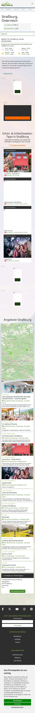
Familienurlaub (17, 655)
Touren (17, 642)
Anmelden (18, 625)
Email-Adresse (17, 618)
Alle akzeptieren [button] (17, 700)
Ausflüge (18, 639)
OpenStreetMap (24, 379)
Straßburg (30, 9)
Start (2, 9)
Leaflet (17, 379)
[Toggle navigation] (32, 4)
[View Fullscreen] (31, 325)
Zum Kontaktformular (17, 591)
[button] (26, 349)
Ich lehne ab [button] (17, 704)
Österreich (16, 9)
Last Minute (17, 661)
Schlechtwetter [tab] (18, 145)
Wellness (18, 658)
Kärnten (23, 9)
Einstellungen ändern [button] (18, 707)
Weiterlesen (8, 73)
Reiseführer (8, 9)
